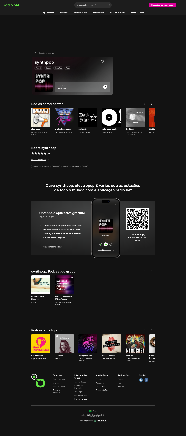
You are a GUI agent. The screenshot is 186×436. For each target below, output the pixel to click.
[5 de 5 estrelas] (44, 153)
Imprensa (56, 383)
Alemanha (45, 167)
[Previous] (144, 103)
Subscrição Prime (103, 390)
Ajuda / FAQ (100, 386)
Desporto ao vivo (80, 13)
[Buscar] (108, 5)
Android (121, 386)
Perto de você (98, 13)
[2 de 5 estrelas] (35, 153)
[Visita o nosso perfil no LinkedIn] (141, 380)
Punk (68, 68)
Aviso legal (78, 392)
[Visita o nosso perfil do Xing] (146, 380)
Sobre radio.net (59, 379)
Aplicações (100, 383)
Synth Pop (58, 68)
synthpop (62, 88)
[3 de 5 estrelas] (38, 153)
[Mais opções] (108, 61)
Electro (48, 68)
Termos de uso (80, 382)
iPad (119, 383)
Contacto (99, 379)
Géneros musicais (117, 13)
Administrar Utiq (80, 395)
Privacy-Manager (81, 399)
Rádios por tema (137, 13)
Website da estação (38, 160)
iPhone (120, 379)
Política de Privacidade (78, 387)
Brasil (94, 411)
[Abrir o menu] (180, 5)
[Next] (152, 103)
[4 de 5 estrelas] (41, 153)
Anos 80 (39, 68)
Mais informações (52, 246)
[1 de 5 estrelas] (32, 153)
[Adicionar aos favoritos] (102, 61)
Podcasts (64, 13)
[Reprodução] (105, 87)
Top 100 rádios (48, 13)
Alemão (35, 167)
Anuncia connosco (60, 386)
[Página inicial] (36, 53)
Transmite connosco (57, 391)
